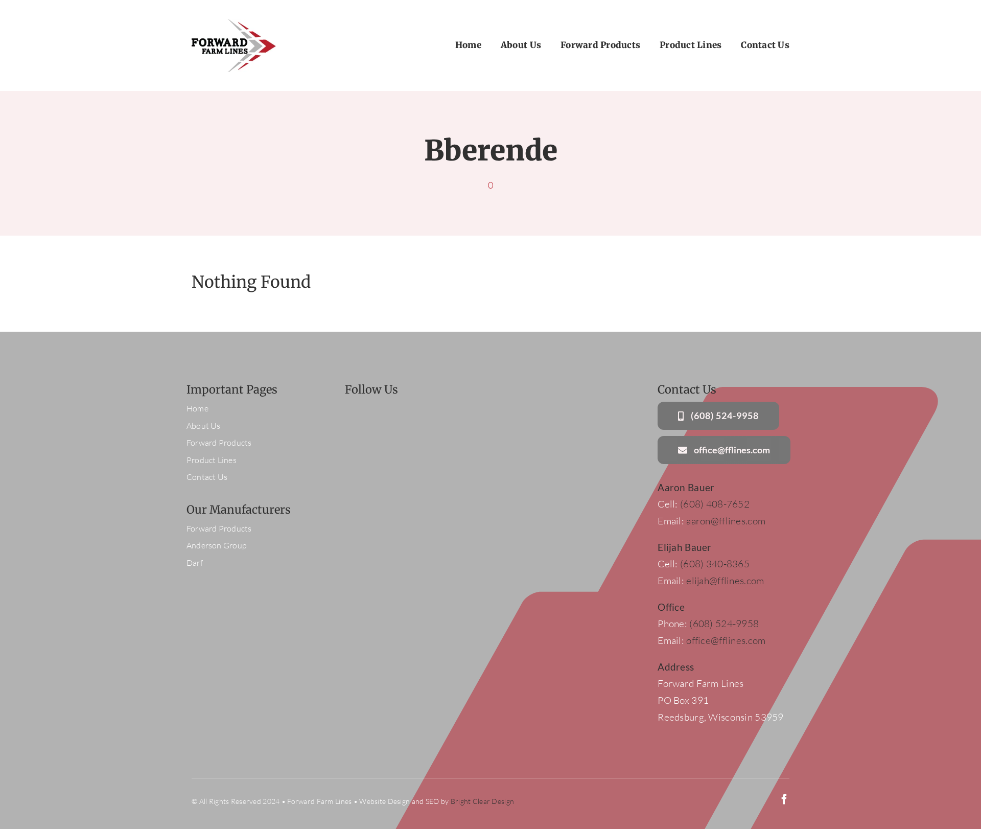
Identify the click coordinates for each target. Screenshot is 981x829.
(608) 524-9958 (723, 623)
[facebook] (784, 799)
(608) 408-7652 (715, 504)
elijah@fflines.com (725, 580)
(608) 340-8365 (715, 564)
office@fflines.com (725, 640)
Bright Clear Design (482, 801)
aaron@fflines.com (725, 521)
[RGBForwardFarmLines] (234, 23)
